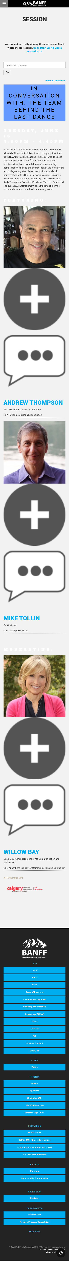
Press (34, 1021)
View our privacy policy (55, 1252)
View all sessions (55, 80)
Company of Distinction (34, 1007)
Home (34, 970)
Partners (34, 1171)
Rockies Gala (34, 1214)
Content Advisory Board (34, 999)
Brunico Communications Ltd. (52, 1250)
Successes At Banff (34, 1014)
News (34, 985)
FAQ (34, 1036)
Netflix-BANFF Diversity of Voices (34, 1140)
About (34, 977)
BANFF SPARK (34, 1133)
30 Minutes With (34, 1098)
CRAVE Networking (34, 1105)
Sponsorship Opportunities (34, 1178)
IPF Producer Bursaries (34, 1155)
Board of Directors (34, 992)
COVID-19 (34, 1051)
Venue (34, 1067)
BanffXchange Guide (34, 1113)
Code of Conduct (34, 1043)
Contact (34, 1029)
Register (34, 1198)
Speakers (34, 1091)
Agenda (34, 1083)
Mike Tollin (22, 618)
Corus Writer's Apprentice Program (34, 1147)
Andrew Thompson (33, 402)
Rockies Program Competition (34, 1222)
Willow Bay (21, 851)
